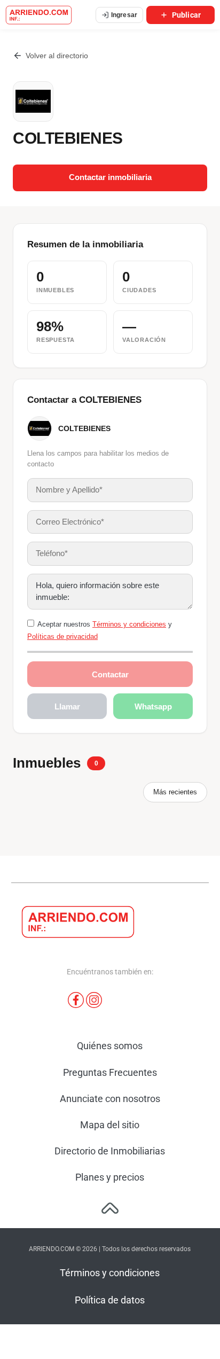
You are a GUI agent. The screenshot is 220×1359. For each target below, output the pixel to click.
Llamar (67, 706)
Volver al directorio (57, 55)
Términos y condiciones (129, 624)
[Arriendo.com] (38, 15)
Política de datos (110, 1300)
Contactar (110, 674)
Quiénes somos (110, 1045)
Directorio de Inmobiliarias (109, 1151)
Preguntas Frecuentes (110, 1072)
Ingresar (124, 15)
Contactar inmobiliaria (110, 177)
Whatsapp (153, 706)
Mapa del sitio (109, 1124)
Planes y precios (109, 1177)
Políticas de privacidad (62, 636)
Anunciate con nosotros (110, 1098)
